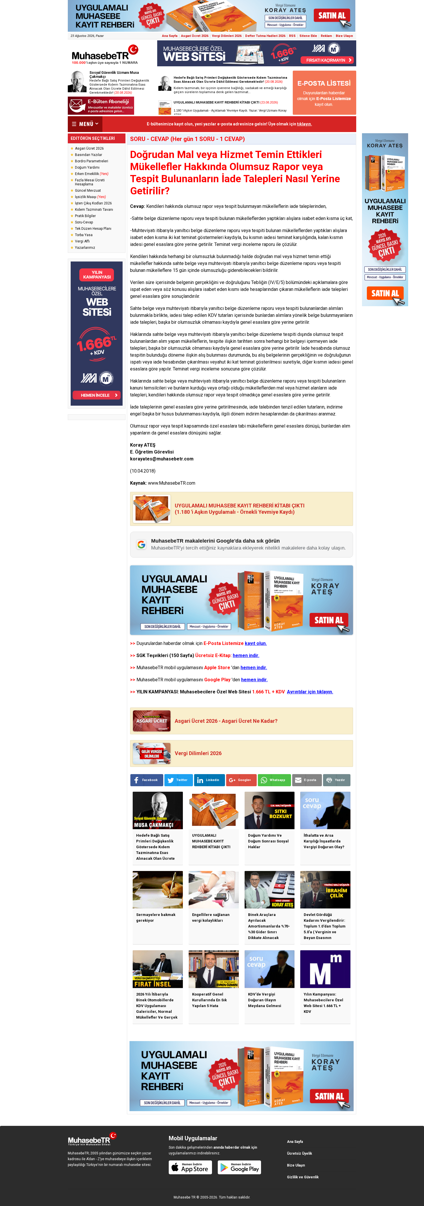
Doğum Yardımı (87, 167)
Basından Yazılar (88, 155)
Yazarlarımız (85, 248)
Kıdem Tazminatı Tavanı (94, 210)
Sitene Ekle (308, 36)
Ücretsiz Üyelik (299, 1154)
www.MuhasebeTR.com (171, 483)
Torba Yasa (84, 235)
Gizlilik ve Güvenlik (303, 1177)
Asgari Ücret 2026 (194, 36)
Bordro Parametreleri (91, 161)
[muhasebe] (105, 64)
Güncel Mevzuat (88, 191)
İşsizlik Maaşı (90, 197)
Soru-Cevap (84, 222)
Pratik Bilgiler (85, 216)
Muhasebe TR (185, 1197)
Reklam (326, 36)
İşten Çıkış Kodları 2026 (93, 203)
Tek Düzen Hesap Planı (93, 229)
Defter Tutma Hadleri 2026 (265, 36)
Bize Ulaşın (344, 36)
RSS (292, 36)
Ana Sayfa (169, 36)
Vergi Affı (82, 241)
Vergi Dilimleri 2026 (226, 36)
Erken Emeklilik (91, 174)
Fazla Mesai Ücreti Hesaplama (90, 182)
